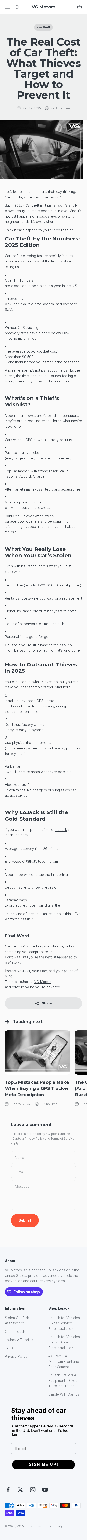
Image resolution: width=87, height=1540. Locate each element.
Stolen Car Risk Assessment (17, 1320)
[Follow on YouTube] (45, 1489)
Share (47, 1003)
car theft (43, 27)
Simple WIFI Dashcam (65, 1394)
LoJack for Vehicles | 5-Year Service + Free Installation (65, 1342)
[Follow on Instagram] (32, 1489)
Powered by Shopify (48, 1526)
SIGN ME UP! (43, 1464)
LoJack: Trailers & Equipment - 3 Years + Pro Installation (64, 1380)
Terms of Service (63, 1138)
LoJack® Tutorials (19, 1340)
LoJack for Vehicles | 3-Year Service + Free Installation (65, 1323)
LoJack (61, 829)
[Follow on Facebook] (8, 1489)
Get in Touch (15, 1331)
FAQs (9, 1348)
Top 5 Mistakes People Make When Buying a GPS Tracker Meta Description (37, 1088)
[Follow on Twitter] (20, 1489)
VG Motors (42, 982)
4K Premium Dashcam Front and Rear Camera (63, 1361)
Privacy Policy (34, 1138)
